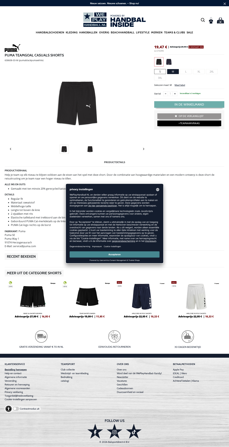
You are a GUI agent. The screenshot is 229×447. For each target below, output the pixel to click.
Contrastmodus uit (29, 408)
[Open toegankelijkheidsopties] (8, 409)
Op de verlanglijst (191, 116)
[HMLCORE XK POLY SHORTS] (141, 299)
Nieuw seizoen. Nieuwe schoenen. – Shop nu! (114, 3)
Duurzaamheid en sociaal (130, 392)
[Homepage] (114, 19)
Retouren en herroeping (17, 384)
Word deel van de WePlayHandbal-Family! (139, 373)
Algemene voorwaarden (17, 388)
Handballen (88, 32)
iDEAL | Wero (180, 373)
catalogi (65, 380)
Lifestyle (143, 32)
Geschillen (122, 384)
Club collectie (68, 369)
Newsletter (122, 377)
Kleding (72, 32)
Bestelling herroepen (16, 369)
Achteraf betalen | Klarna (186, 380)
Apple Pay (178, 369)
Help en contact (13, 373)
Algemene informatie (16, 377)
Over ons (121, 369)
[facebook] (95, 431)
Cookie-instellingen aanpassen (21, 399)
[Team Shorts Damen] (87, 299)
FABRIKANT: (11, 231)
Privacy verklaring (14, 392)
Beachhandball (122, 32)
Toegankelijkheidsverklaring (19, 395)
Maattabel (180, 85)
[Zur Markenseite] (12, 48)
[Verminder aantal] (165, 93)
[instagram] (114, 431)
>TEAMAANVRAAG (189, 123)
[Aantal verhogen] (175, 93)
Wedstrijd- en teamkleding (74, 373)
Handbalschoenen (50, 32)
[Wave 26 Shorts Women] (32, 299)
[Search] (203, 20)
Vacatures (122, 380)
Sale (190, 32)
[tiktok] (134, 431)
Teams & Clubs (174, 32)
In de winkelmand (189, 104)
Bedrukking (66, 377)
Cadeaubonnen (125, 388)
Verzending (11, 380)
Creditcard (178, 377)
